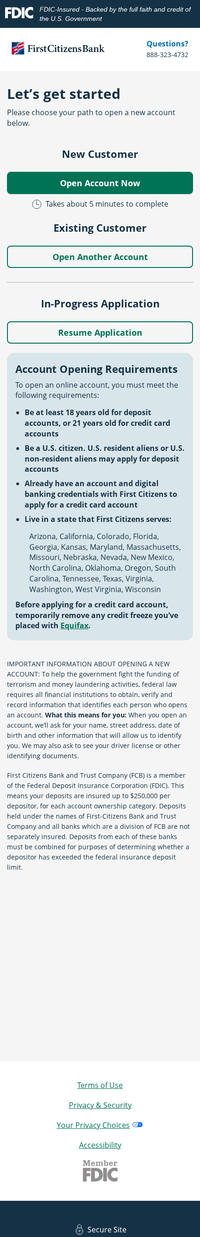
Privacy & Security (100, 1105)
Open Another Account (100, 256)
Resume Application (100, 332)
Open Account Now (100, 183)
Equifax (74, 625)
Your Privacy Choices (93, 1125)
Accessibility (100, 1145)
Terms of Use (100, 1085)
